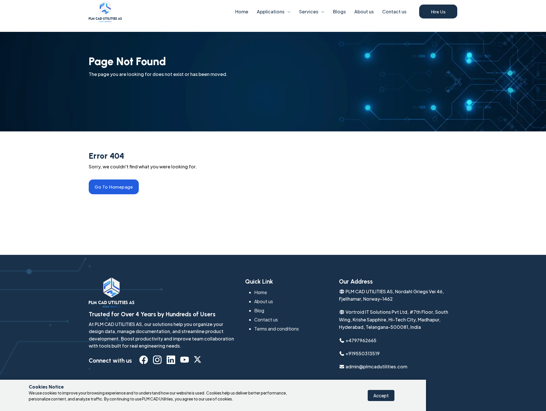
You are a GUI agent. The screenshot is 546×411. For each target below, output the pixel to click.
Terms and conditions (276, 329)
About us (364, 12)
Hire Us (438, 11)
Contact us (394, 12)
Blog (259, 310)
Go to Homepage (114, 186)
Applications (270, 12)
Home (241, 12)
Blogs (339, 12)
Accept (381, 395)
